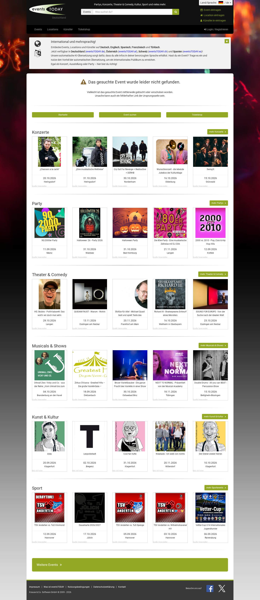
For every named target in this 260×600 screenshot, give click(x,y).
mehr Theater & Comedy (212, 274)
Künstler (68, 29)
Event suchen (130, 115)
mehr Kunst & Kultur (214, 416)
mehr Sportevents (215, 487)
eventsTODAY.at (128, 51)
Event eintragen (212, 9)
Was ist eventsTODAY (54, 587)
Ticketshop (84, 29)
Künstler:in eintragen (214, 20)
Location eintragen (213, 15)
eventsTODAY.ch (158, 51)
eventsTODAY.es (192, 51)
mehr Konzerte (217, 132)
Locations (52, 29)
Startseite (62, 115)
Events (38, 29)
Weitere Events (48, 565)
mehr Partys (218, 203)
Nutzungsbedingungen (79, 587)
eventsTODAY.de (95, 51)
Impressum (34, 587)
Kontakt (122, 587)
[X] (222, 588)
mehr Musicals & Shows (213, 345)
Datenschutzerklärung (103, 587)
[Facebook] (210, 588)
